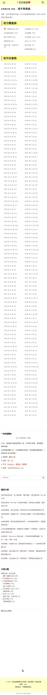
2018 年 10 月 (9, 254)
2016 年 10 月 (9, 302)
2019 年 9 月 (29, 229)
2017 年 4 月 (8, 290)
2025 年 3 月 (29, 96)
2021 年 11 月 (30, 177)
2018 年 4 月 (8, 266)
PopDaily (11, 464)
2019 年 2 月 (8, 246)
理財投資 (7, 41)
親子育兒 (28, 45)
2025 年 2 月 (8, 100)
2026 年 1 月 (29, 76)
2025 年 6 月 (8, 92)
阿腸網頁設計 (27, 687)
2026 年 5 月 (29, 68)
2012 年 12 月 (30, 379)
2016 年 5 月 (29, 310)
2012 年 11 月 (9, 383)
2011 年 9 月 (8, 411)
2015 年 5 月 (29, 334)
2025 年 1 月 (29, 100)
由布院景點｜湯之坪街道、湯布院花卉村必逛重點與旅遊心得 (22, 510)
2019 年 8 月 (8, 233)
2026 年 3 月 (29, 72)
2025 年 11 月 (30, 80)
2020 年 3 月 (29, 217)
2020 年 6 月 (8, 213)
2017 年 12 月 (9, 274)
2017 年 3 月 (29, 290)
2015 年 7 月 (29, 330)
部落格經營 (29, 49)
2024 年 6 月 (8, 116)
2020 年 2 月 (8, 221)
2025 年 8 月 (8, 88)
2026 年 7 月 (29, 64)
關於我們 (19, 693)
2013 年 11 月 (9, 367)
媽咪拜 (24, 464)
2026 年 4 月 (8, 72)
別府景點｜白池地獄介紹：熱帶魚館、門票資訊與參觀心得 (21, 558)
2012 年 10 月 (30, 383)
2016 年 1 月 (29, 318)
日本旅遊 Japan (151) (11, 589)
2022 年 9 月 (29, 157)
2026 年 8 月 (8, 64)
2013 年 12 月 (30, 363)
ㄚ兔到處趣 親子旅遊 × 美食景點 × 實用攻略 (26, 682)
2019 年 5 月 (29, 237)
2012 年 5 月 (8, 395)
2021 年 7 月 (29, 185)
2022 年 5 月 (29, 165)
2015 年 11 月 (30, 322)
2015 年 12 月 (9, 322)
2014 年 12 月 (9, 346)
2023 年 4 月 (8, 145)
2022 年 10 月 (9, 157)
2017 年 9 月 (29, 278)
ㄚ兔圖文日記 (10, 29)
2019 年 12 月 (9, 225)
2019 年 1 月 (29, 246)
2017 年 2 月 (8, 294)
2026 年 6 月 (8, 68)
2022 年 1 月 (29, 173)
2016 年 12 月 (9, 298)
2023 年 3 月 (29, 145)
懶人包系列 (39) (9, 586)
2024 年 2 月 (8, 124)
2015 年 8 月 (8, 330)
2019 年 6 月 (8, 237)
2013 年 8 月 (29, 371)
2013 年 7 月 (8, 375)
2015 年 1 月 (29, 342)
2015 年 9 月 (29, 326)
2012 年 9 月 (8, 387)
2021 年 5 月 (29, 189)
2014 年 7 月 (8, 355)
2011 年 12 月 (30, 403)
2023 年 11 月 (30, 128)
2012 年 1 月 (8, 403)
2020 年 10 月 (9, 205)
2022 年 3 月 (29, 169)
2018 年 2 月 (8, 270)
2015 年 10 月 (9, 326)
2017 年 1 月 (29, 294)
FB (9, 460)
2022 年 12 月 (9, 153)
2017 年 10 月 (9, 278)
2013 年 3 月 (8, 379)
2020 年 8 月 (8, 209)
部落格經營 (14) (9, 601)
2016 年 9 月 (29, 302)
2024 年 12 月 (9, 104)
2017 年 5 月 (29, 286)
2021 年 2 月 (8, 197)
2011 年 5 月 (29, 415)
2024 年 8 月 (8, 112)
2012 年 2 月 (29, 399)
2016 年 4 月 (8, 314)
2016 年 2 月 (8, 318)
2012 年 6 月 (29, 391)
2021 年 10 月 (9, 181)
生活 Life (28, 41)
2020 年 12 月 (9, 201)
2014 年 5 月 (8, 359)
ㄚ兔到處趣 (22, 2)
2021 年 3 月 (29, 193)
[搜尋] (43, 477)
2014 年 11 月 (30, 346)
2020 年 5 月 (29, 213)
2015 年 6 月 (8, 334)
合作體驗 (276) (8, 583)
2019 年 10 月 (9, 229)
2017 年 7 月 (29, 282)
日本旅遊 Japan (30, 37)
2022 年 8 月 (8, 161)
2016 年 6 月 (8, 310)
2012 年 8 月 (29, 387)
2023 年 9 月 (29, 133)
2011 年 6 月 (8, 415)
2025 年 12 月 (9, 80)
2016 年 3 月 (29, 314)
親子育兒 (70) (8, 599)
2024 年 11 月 (30, 104)
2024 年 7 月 (29, 112)
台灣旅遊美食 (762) (10, 581)
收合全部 (12, 573)
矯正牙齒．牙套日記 (11, 45)
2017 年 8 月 (8, 282)
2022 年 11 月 (30, 153)
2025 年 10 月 (9, 84)
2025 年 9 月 (29, 84)
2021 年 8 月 (8, 185)
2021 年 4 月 (8, 193)
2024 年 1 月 (29, 124)
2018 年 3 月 (29, 266)
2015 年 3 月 (29, 338)
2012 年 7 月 (8, 391)
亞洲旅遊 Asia (30, 29)
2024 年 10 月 (9, 108)
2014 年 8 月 (29, 350)
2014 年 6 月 (29, 355)
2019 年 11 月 (30, 225)
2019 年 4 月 (8, 242)
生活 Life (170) (8, 594)
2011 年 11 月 (9, 407)
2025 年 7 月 (29, 88)
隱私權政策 (27, 693)
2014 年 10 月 (9, 350)
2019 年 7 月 (29, 233)
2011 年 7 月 (29, 411)
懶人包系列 (8, 37)
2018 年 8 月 (8, 258)
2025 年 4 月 (8, 96)
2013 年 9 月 (8, 371)
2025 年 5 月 (29, 92)
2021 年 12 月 (9, 177)
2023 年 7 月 (29, 137)
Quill (25, 684)
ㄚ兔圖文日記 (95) (11, 576)
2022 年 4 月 (8, 169)
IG (12, 460)
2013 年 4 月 (29, 375)
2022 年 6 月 (8, 165)
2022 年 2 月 (8, 173)
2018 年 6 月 (8, 262)
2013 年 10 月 (30, 367)
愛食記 (18, 464)
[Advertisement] (23, 637)
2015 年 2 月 (8, 342)
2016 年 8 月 (8, 306)
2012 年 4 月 (29, 395)
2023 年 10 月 (9, 133)
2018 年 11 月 (30, 250)
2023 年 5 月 (29, 141)
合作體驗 (28, 33)
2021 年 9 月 (29, 181)
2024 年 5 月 (29, 116)
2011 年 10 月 (30, 407)
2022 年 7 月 (29, 161)
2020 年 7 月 (29, 209)
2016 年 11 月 (30, 298)
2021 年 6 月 (8, 189)
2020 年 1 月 (29, 221)
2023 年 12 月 (9, 128)
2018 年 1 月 (29, 270)
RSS (23, 671)
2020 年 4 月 (8, 217)
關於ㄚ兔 (12, 457)
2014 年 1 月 (8, 363)
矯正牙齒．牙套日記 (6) (11, 596)
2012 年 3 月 (8, 399)
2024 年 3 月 (29, 120)
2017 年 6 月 (8, 286)
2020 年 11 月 (30, 201)
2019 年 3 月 (29, 242)
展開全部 (4, 573)
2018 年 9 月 (29, 254)
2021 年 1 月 (29, 197)
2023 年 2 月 (8, 149)
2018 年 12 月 (9, 250)
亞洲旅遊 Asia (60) (10, 578)
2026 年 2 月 (8, 76)
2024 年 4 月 (8, 120)
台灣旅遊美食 (8, 33)
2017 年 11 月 (30, 274)
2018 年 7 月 (29, 258)
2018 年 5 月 (29, 262)
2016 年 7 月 (29, 306)
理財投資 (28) (8, 591)
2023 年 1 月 (29, 149)
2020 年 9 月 (29, 205)
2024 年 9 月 (29, 108)
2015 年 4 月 (8, 338)
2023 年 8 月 (8, 137)
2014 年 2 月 (29, 359)
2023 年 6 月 (8, 141)
